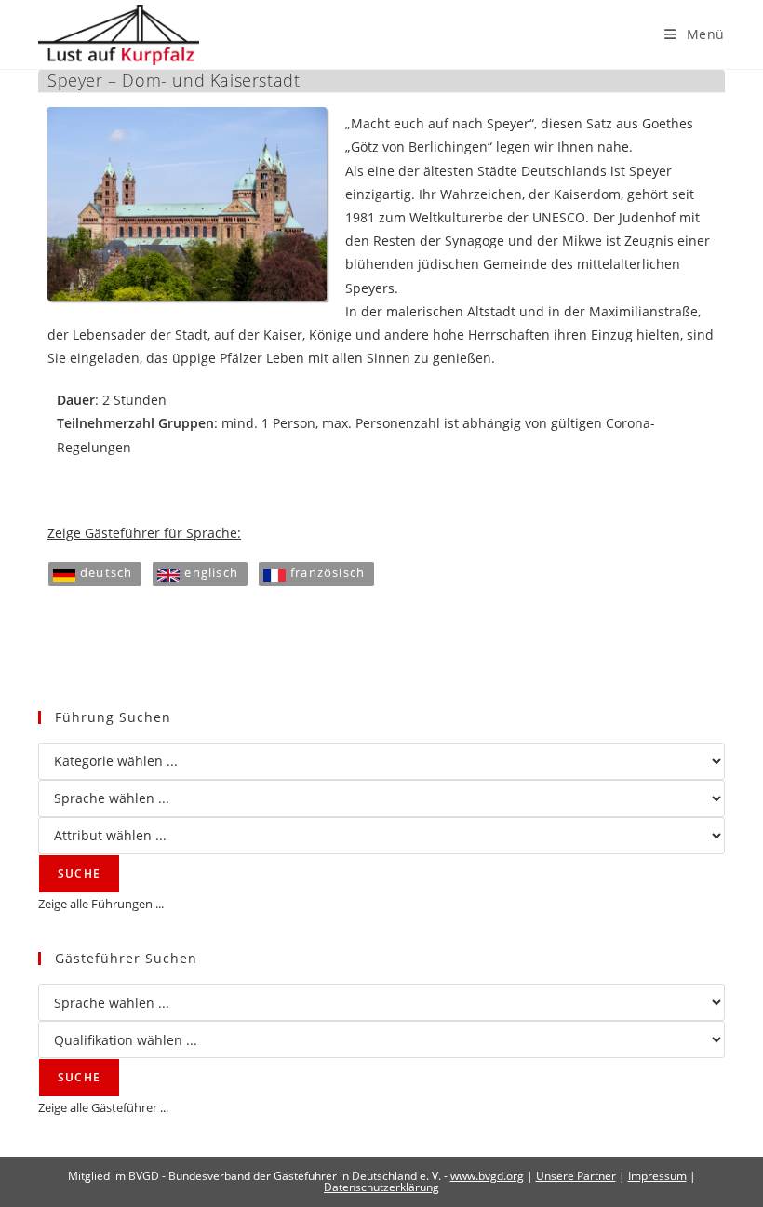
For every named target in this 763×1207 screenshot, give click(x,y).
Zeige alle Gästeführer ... (103, 1107)
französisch (327, 572)
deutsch (106, 572)
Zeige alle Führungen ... (101, 903)
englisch (211, 572)
